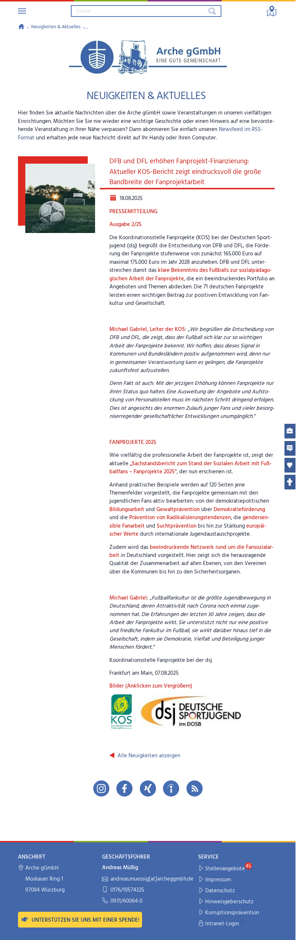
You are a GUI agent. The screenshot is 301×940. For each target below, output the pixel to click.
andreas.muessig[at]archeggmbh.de (151, 879)
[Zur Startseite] (21, 26)
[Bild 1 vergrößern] (121, 711)
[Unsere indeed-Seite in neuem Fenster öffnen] (171, 788)
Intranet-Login (222, 923)
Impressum (218, 879)
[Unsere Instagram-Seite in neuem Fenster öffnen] (101, 788)
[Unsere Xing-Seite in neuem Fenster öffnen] (148, 788)
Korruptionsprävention (232, 912)
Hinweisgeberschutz (229, 901)
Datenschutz (220, 890)
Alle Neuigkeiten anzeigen (148, 755)
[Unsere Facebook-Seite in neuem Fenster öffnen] (124, 788)
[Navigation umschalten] (22, 11)
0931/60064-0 (126, 901)
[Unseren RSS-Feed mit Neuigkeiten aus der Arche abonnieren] (194, 788)
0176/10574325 (127, 890)
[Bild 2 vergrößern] (190, 711)
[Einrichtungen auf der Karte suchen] (272, 11)
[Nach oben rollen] (285, 929)
